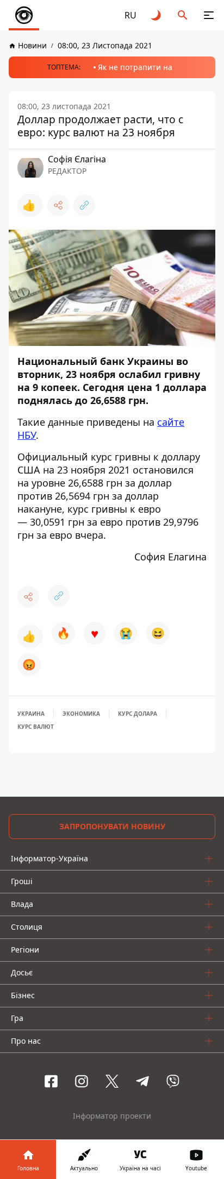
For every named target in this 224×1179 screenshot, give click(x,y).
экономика (81, 713)
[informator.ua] (24, 15)
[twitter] (112, 1081)
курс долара (137, 713)
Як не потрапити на (135, 67)
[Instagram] (81, 1081)
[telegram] (142, 1081)
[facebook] (51, 1081)
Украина (31, 713)
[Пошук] (182, 15)
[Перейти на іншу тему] (156, 15)
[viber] (172, 1081)
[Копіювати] (84, 205)
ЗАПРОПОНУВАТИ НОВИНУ (112, 826)
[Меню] (208, 15)
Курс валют (35, 726)
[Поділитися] (58, 205)
